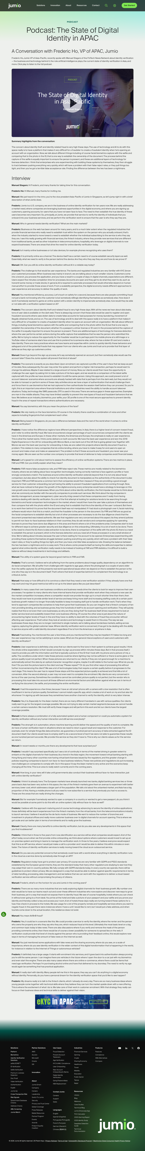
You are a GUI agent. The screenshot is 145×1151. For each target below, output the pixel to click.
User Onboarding (59, 1067)
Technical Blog (79, 1108)
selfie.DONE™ (16, 1063)
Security (35, 1100)
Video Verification (17, 1081)
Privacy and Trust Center (40, 1104)
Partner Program (38, 1116)
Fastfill (13, 1088)
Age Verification (58, 1060)
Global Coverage (38, 1107)
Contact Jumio (59, 1092)
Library (76, 1095)
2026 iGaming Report (81, 1117)
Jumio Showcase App (82, 1111)
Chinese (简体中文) (59, 1129)
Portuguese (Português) (61, 1120)
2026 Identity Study (81, 1120)
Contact (95, 5)
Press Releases (37, 1110)
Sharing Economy (80, 1061)
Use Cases (57, 1048)
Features (99, 1048)
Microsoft (35, 1058)
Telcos (76, 1080)
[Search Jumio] (106, 5)
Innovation (55, 5)
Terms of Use (62, 1141)
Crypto (76, 1058)
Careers (35, 1091)
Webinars (77, 1101)
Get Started (129, 5)
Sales (55, 1102)
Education (77, 1074)
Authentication (16, 1085)
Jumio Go (14, 1091)
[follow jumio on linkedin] (125, 1048)
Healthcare (78, 1064)
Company (35, 1088)
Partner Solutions (39, 1048)
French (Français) (59, 1123)
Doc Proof (14, 1078)
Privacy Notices (51, 1141)
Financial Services (80, 1052)
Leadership (36, 1094)
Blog (75, 1098)
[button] (72, 103)
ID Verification (15, 1067)
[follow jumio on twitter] (131, 1048)
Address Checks (16, 1106)
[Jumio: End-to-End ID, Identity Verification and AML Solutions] (14, 7)
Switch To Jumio (38, 1097)
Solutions (41, 5)
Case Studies (79, 1105)
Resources (82, 5)
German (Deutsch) (59, 1126)
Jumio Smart (36, 1085)
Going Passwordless (60, 1081)
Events (34, 1119)
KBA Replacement (59, 1084)
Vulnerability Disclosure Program (80, 1141)
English (55, 1114)
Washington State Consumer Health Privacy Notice (111, 1141)
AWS (33, 1052)
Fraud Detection (58, 1052)
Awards (34, 1123)
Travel (76, 1067)
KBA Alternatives (101, 1058)
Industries (78, 1048)
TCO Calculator (79, 1114)
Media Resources (38, 1113)
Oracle (34, 1061)
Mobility (77, 1071)
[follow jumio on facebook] (137, 1048)
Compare (98, 1061)
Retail (76, 1083)
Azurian (34, 1055)
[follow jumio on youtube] (118, 1048)
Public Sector (79, 1077)
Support (56, 1099)
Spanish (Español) (59, 1117)
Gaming (77, 1055)
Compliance (99, 1055)
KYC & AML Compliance (61, 1063)
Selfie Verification (17, 1070)
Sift (33, 1064)
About (68, 5)
